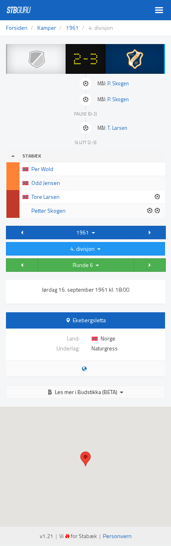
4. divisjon (83, 248)
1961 (83, 232)
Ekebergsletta (89, 320)
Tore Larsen (45, 196)
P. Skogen (118, 83)
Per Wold (42, 169)
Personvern (117, 536)
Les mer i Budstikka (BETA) (86, 392)
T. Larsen (117, 128)
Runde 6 (84, 265)
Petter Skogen (48, 210)
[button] (22, 232)
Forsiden (16, 27)
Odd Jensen (45, 183)
